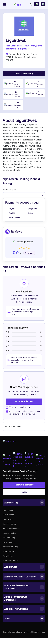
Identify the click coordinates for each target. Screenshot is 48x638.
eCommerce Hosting (10, 560)
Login (24, 492)
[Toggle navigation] (4, 4)
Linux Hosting (8, 510)
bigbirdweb (16, 40)
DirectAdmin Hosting (10, 547)
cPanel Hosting (8, 515)
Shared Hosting (8, 551)
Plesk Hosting (8, 519)
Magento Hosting (9, 533)
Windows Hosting (9, 524)
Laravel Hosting (8, 542)
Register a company (24, 484)
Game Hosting (8, 556)
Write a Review (25, 401)
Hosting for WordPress (11, 528)
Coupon (19, 104)
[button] (24, 502)
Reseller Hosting (9, 538)
